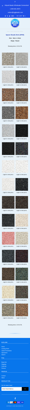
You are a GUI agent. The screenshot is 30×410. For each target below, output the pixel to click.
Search (3, 354)
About (3, 377)
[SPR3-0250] (8, 130)
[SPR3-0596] (8, 238)
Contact (3, 375)
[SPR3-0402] (8, 166)
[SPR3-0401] (21, 130)
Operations (4, 352)
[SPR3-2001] (8, 256)
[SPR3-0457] (8, 202)
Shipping (3, 364)
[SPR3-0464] (8, 220)
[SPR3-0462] (21, 202)
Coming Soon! (5, 348)
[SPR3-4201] (8, 309)
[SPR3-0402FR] (21, 166)
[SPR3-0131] (21, 58)
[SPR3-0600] (21, 238)
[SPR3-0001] (8, 58)
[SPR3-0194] (8, 112)
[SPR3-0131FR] (8, 76)
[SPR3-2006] (8, 274)
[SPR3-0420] (8, 184)
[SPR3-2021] (8, 292)
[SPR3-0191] (8, 94)
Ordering (3, 366)
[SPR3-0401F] (8, 148)
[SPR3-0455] (21, 184)
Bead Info (4, 362)
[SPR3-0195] (21, 112)
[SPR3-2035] (21, 292)
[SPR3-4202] (21, 309)
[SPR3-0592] (21, 220)
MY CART (21, 16)
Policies (3, 368)
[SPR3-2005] (21, 256)
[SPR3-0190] (21, 76)
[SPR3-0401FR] (21, 148)
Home (8, 31)
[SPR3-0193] (21, 94)
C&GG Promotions (6, 350)
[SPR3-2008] (21, 274)
